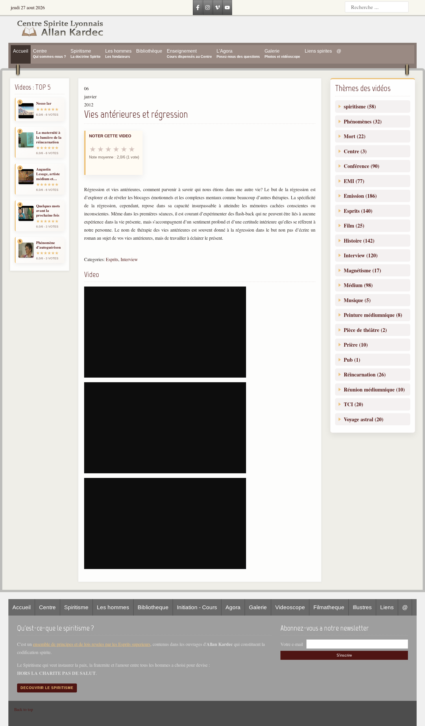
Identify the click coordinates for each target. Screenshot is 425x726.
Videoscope (290, 607)
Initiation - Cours (197, 607)
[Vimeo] (217, 7)
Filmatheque (328, 607)
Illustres (362, 607)
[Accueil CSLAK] (56, 29)
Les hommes (113, 607)
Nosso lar (43, 103)
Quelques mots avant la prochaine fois (48, 211)
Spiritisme (76, 607)
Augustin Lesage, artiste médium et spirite (48, 174)
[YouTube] (227, 7)
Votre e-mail (291, 644)
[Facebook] (198, 7)
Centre (47, 607)
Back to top (23, 709)
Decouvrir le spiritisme (47, 688)
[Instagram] (207, 7)
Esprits (112, 259)
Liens (387, 607)
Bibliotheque (153, 607)
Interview (129, 259)
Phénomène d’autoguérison (48, 245)
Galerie (258, 607)
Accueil (21, 607)
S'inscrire (344, 655)
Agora (233, 607)
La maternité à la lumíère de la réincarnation (49, 137)
